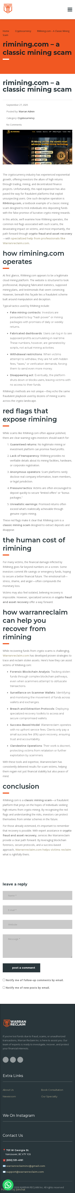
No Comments (14, 124)
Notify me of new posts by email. (28, 987)
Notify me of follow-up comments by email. (35, 980)
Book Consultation (52, 1089)
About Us (8, 1089)
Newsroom (9, 1096)
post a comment (23, 967)
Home (6, 31)
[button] (8, 1184)
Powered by (13, 1189)
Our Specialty (49, 1096)
